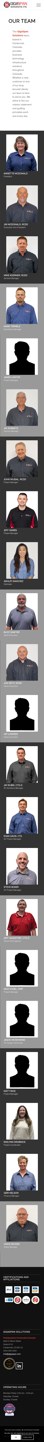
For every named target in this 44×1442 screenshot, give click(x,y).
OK (16, 1437)
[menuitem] (37, 5)
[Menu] (37, 5)
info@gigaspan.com (12, 1354)
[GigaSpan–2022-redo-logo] (18, 5)
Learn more (27, 1437)
